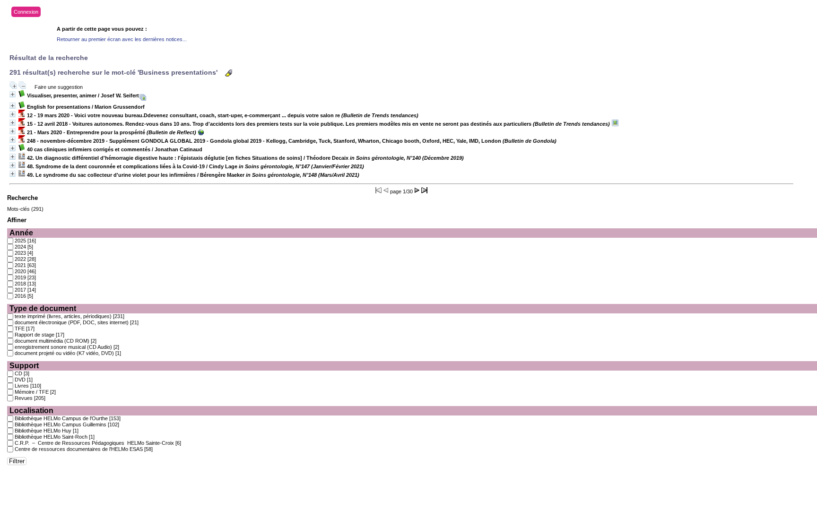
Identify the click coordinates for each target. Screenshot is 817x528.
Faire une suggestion (59, 87)
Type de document (42, 308)
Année (21, 233)
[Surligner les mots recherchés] (228, 73)
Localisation (31, 411)
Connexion (26, 12)
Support (24, 366)
